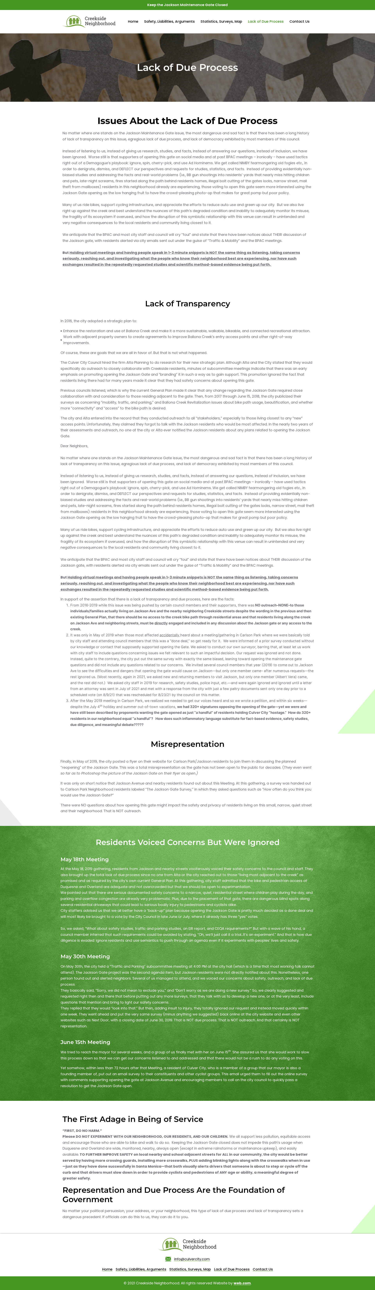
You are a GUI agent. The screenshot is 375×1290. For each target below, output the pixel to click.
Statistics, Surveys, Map (221, 21)
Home (133, 21)
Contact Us (299, 21)
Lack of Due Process (266, 21)
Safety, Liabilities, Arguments (169, 21)
